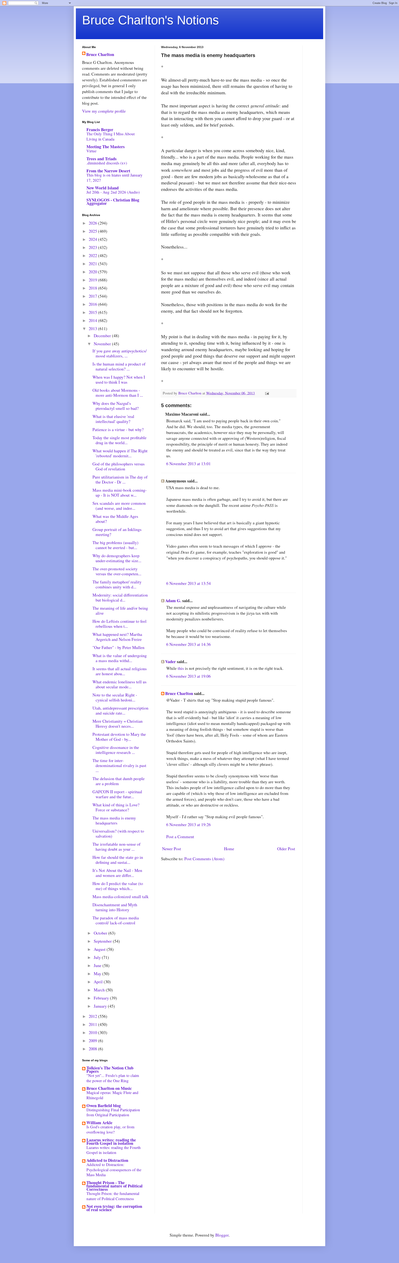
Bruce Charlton (179, 693)
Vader (170, 662)
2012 (93, 1016)
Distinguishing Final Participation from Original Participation (113, 1112)
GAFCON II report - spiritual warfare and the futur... (117, 794)
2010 (93, 1032)
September (103, 941)
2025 (93, 231)
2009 (93, 1040)
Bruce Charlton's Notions (150, 20)
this (181, 668)
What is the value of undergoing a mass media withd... (119, 658)
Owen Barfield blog (103, 1106)
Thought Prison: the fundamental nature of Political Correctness (112, 1196)
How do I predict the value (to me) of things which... (117, 886)
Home (229, 849)
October (101, 933)
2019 (93, 280)
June (98, 965)
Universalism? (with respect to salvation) (118, 833)
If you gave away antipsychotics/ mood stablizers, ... (119, 353)
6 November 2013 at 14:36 (188, 644)
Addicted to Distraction (107, 1160)
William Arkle (99, 1123)
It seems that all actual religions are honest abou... (119, 671)
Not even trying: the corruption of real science (114, 1208)
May (98, 973)
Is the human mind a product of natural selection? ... (118, 366)
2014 (93, 320)
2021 (93, 263)
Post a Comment (180, 836)
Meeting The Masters (105, 147)
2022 (93, 255)
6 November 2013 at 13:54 (188, 583)
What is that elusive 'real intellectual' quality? (113, 419)
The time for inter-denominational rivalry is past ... (119, 765)
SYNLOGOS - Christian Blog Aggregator (112, 201)
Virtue (91, 150)
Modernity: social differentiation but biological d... (120, 597)
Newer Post (171, 849)
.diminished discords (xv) (106, 162)
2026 (93, 223)
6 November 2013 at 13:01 (188, 463)
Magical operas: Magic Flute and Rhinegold (112, 1095)
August (100, 949)
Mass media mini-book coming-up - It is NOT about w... (119, 492)
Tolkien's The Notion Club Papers (109, 1069)
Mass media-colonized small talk (120, 896)
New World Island (102, 188)
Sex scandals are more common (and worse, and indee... (119, 505)
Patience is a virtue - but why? (118, 429)
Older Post (286, 849)
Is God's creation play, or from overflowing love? (110, 1129)
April (99, 982)
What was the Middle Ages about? (115, 518)
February (102, 998)
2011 (93, 1024)
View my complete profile (104, 111)
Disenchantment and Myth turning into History (114, 907)
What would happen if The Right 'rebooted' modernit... (120, 453)
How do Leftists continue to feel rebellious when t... (119, 623)
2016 (93, 304)
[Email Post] (266, 392)
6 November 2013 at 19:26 (188, 824)
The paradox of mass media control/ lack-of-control (115, 920)
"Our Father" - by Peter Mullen (118, 647)
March (100, 990)
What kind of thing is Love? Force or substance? (115, 807)
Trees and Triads (101, 159)
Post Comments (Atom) (204, 858)
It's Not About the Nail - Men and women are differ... (117, 873)
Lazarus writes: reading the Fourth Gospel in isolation (111, 1141)
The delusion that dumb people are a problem (118, 781)
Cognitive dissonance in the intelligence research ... (115, 750)
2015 (93, 312)
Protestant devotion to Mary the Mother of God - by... (119, 736)
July (98, 957)
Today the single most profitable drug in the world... (119, 440)
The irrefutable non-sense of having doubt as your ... (116, 846)
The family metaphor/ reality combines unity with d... (117, 584)
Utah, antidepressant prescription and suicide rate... (120, 710)
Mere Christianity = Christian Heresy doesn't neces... (117, 723)
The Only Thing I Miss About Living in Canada (110, 136)
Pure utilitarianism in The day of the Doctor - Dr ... (120, 479)
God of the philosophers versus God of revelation (118, 466)
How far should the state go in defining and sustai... (117, 859)
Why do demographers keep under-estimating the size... (116, 558)
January (101, 1006)
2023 (93, 247)
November (103, 344)
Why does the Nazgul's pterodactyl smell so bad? (115, 405)
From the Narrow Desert (108, 171)
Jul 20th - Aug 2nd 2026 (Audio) (113, 192)
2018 (93, 288)
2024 (93, 239)
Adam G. (173, 601)
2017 (93, 296)
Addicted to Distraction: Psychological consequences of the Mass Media (113, 1169)
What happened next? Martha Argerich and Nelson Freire (117, 637)
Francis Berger (99, 130)
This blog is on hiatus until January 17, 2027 (114, 177)
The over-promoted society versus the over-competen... (116, 571)
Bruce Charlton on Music (109, 1088)
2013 (93, 328)
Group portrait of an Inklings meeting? (117, 532)
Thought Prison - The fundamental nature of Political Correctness (114, 1186)
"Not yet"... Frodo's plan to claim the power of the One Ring (112, 1078)
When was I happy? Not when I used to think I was (118, 379)
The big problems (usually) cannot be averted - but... (115, 545)
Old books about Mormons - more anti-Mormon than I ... (117, 392)
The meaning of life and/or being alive (120, 610)
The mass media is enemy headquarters (114, 820)
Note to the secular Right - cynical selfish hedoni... (114, 697)
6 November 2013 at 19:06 (188, 676)
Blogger (222, 1235)
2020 (93, 272)
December (103, 335)
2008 (93, 1049)
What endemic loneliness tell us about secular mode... (119, 684)
